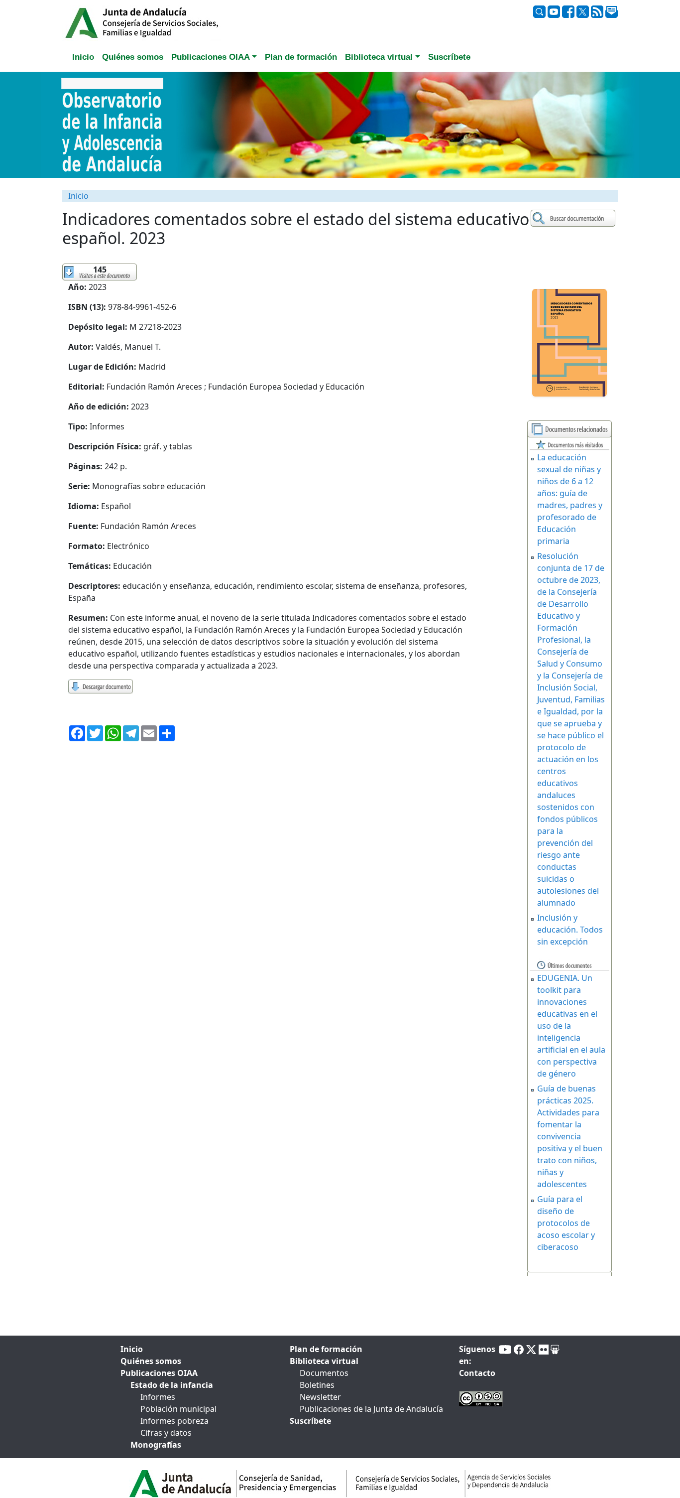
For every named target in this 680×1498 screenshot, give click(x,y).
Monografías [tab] (155, 1444)
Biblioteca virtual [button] (379, 57)
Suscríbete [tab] (449, 57)
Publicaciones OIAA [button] (210, 57)
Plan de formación (326, 1349)
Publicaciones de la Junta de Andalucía (371, 1408)
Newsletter (320, 1396)
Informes (157, 1396)
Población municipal (178, 1408)
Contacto (477, 1372)
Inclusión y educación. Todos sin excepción (570, 929)
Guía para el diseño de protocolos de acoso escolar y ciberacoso (566, 1223)
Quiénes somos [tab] (132, 57)
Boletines (317, 1384)
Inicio (78, 195)
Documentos (324, 1372)
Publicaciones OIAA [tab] (159, 1372)
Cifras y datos (166, 1432)
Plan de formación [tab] (301, 57)
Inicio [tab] (83, 57)
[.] (574, 218)
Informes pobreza (174, 1420)
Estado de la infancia (171, 1384)
